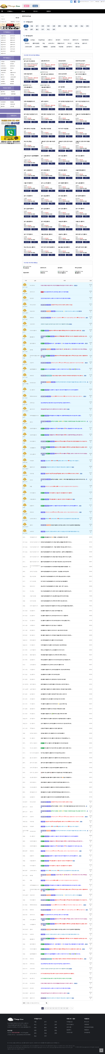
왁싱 (11, 70)
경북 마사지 (12, 42)
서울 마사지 (3, 35)
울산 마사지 (3, 49)
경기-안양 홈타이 (45, 155)
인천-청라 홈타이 (62, 170)
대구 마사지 (12, 49)
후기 (35, 68)
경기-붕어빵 (61, 87)
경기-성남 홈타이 (45, 195)
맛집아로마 (26, 272)
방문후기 (69, 1029)
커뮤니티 (35, 11)
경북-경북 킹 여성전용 (29, 128)
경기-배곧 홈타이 (45, 170)
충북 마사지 (12, 40)
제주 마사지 (12, 51)
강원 (54, 26)
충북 (59, 26)
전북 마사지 (12, 44)
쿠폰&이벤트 (7, 88)
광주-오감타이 (44, 101)
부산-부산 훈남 (28, 141)
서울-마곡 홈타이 (28, 183)
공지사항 (3, 104)
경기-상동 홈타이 (80, 183)
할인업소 (12, 83)
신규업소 (3, 61)
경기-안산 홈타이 (80, 155)
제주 (54, 29)
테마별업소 (7, 58)
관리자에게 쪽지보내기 (84, 1)
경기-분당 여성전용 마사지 (31, 114)
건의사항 (12, 106)
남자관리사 (3, 83)
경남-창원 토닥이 (80, 128)
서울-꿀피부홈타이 (46, 87)
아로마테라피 (3, 68)
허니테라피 (26, 268)
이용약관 (86, 1024)
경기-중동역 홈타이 (63, 183)
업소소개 (27, 68)
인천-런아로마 (62, 60)
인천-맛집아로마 (28, 74)
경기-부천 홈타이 (45, 221)
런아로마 (60, 267)
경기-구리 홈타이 (80, 208)
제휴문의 (49, 11)
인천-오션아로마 (62, 74)
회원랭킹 (12, 102)
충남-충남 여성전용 (46, 128)
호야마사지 (43, 267)
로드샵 (23, 11)
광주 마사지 (12, 46)
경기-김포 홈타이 (45, 208)
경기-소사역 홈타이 (46, 183)
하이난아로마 (78, 267)
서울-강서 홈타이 (80, 221)
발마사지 (3, 77)
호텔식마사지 (13, 72)
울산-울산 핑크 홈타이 (64, 247)
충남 (70, 26)
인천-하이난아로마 (80, 60)
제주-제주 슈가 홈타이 (81, 234)
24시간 (2, 74)
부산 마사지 (3, 51)
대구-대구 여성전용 (63, 128)
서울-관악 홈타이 (62, 221)
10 (67, 1008)
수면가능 (12, 74)
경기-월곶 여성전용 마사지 (65, 114)
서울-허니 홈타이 (62, 234)
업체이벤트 (3, 93)
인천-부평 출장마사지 (29, 101)
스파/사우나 (3, 72)
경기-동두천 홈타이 (81, 195)
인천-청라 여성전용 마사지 (48, 114)
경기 (37, 26)
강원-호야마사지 (45, 60)
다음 (69, 1008)
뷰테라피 (42, 272)
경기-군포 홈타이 (62, 208)
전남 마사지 (3, 46)
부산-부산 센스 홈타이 (29, 247)
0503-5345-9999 (16, 1032)
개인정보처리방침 (88, 1027)
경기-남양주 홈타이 (29, 208)
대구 (43, 29)
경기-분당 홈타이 (62, 195)
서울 (31, 26)
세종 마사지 (3, 53)
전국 (26, 26)
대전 (48, 26)
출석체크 (3, 106)
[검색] (46, 1003)
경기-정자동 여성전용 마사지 (65, 101)
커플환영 (12, 79)
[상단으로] (101, 1050)
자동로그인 (3, 21)
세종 (65, 26)
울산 (37, 29)
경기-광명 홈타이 (28, 221)
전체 (26, 40)
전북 (87, 26)
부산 (48, 29)
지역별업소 (10, 11)
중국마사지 (12, 66)
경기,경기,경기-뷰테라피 (47, 74)
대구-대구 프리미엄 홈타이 (48, 247)
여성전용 (12, 81)
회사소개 (86, 1021)
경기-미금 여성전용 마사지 (82, 101)
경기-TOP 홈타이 (28, 234)
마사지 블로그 (70, 1024)
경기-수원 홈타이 (28, 195)
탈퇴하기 (92, 1)
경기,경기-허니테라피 (29, 61)
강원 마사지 (3, 40)
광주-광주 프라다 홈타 (81, 247)
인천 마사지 (3, 38)
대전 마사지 (12, 38)
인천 (43, 26)
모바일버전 (87, 1032)
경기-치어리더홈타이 (81, 74)
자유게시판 (12, 104)
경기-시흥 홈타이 (28, 170)
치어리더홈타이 (62, 272)
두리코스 (12, 68)
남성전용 (3, 81)
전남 (26, 29)
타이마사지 (3, 66)
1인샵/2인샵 (12, 61)
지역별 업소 (70, 1021)
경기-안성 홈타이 (62, 155)
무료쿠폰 (13, 91)
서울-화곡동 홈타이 (81, 170)
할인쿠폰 (3, 91)
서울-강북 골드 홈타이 (46, 234)
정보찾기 (18, 21)
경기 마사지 (12, 35)
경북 (76, 26)
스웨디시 (3, 63)
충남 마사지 (3, 42)
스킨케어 (3, 79)
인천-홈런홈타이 (28, 87)
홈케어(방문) (3, 70)
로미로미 (12, 63)
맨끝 (72, 1008)
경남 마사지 (3, 44)
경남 (82, 26)
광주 (31, 29)
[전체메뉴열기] (2, 11)
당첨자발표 (13, 93)
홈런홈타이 (78, 272)
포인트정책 (3, 102)
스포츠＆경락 (13, 77)
